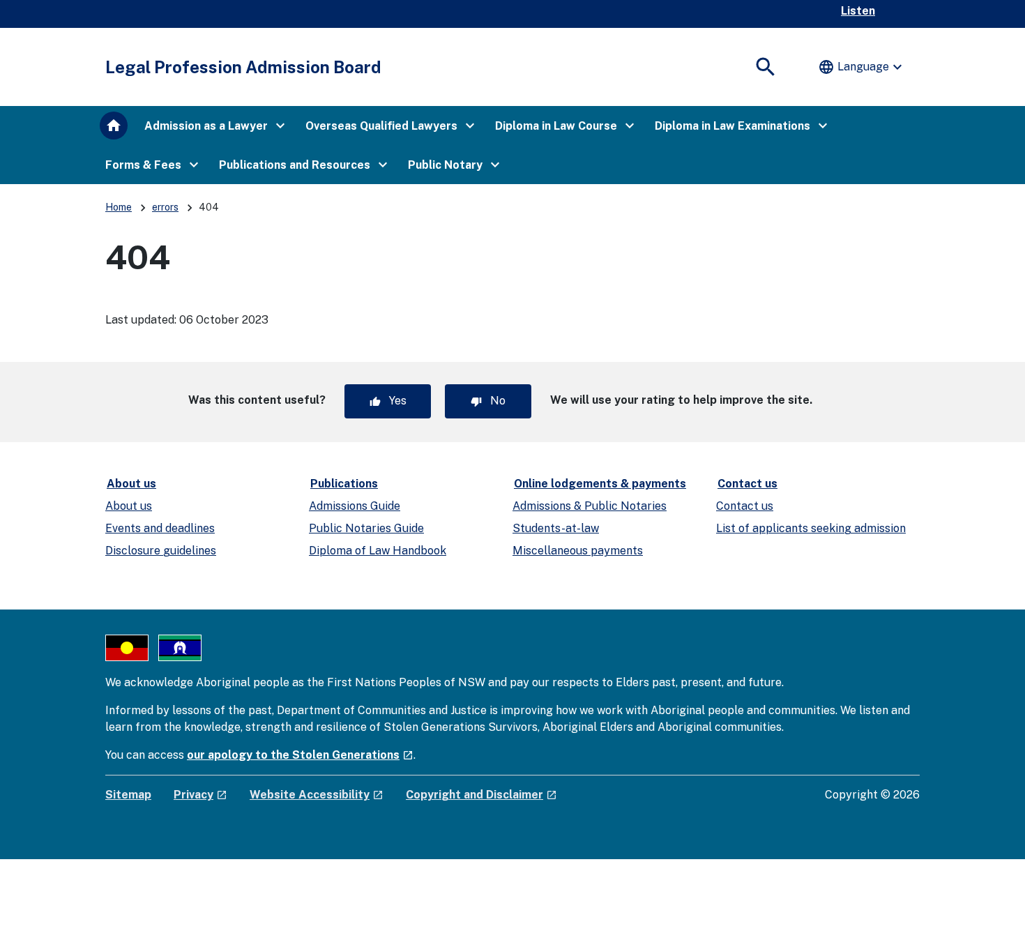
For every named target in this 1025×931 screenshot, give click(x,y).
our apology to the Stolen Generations (300, 755)
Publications (344, 483)
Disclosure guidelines (160, 550)
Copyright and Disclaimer (481, 794)
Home (118, 207)
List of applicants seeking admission (811, 528)
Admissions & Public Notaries (589, 506)
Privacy (200, 794)
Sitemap (128, 794)
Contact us (747, 483)
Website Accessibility (317, 794)
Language (862, 67)
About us (131, 483)
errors (165, 207)
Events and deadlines (160, 528)
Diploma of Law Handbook (377, 550)
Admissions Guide (354, 506)
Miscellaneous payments (577, 550)
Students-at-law (555, 528)
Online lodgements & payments (600, 483)
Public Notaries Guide (366, 528)
